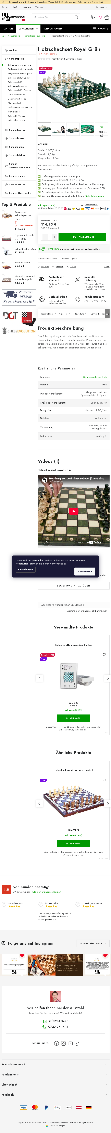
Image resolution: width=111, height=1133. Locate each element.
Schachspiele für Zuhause (19, 90)
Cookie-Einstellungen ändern (81, 1122)
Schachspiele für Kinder (19, 77)
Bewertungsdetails (74, 58)
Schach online (17, 176)
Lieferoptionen (91, 204)
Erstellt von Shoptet (57, 1125)
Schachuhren (16, 147)
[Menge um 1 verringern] (45, 237)
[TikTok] (77, 1043)
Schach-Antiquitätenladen (19, 165)
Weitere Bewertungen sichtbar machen (87, 611)
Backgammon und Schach (20, 107)
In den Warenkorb (82, 236)
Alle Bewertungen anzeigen (46, 892)
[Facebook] (56, 1043)
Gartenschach (14, 111)
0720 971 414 (93, 17)
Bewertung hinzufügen (73, 585)
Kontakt (5, 7)
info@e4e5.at (58, 1021)
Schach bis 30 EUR (16, 120)
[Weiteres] (100, 28)
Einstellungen (25, 569)
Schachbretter (17, 138)
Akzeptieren (85, 571)
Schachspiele (16, 58)
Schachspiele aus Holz (19, 64)
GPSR (107, 266)
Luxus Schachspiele (16, 94)
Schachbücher (17, 155)
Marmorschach (15, 103)
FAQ (15, 7)
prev (39, 678)
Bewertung (79, 313)
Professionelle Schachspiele (20, 69)
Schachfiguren (17, 130)
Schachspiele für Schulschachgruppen (17, 84)
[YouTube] (70, 1043)
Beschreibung (47, 313)
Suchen (76, 17)
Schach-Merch (17, 184)
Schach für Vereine (16, 116)
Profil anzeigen (91, 943)
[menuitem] (9, 28)
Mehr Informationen (95, 196)
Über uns (27, 7)
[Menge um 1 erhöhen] (54, 237)
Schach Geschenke (20, 193)
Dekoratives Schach (17, 98)
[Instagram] (63, 1043)
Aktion (13, 50)
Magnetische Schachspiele (20, 73)
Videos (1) (63, 313)
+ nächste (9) (102, 132)
